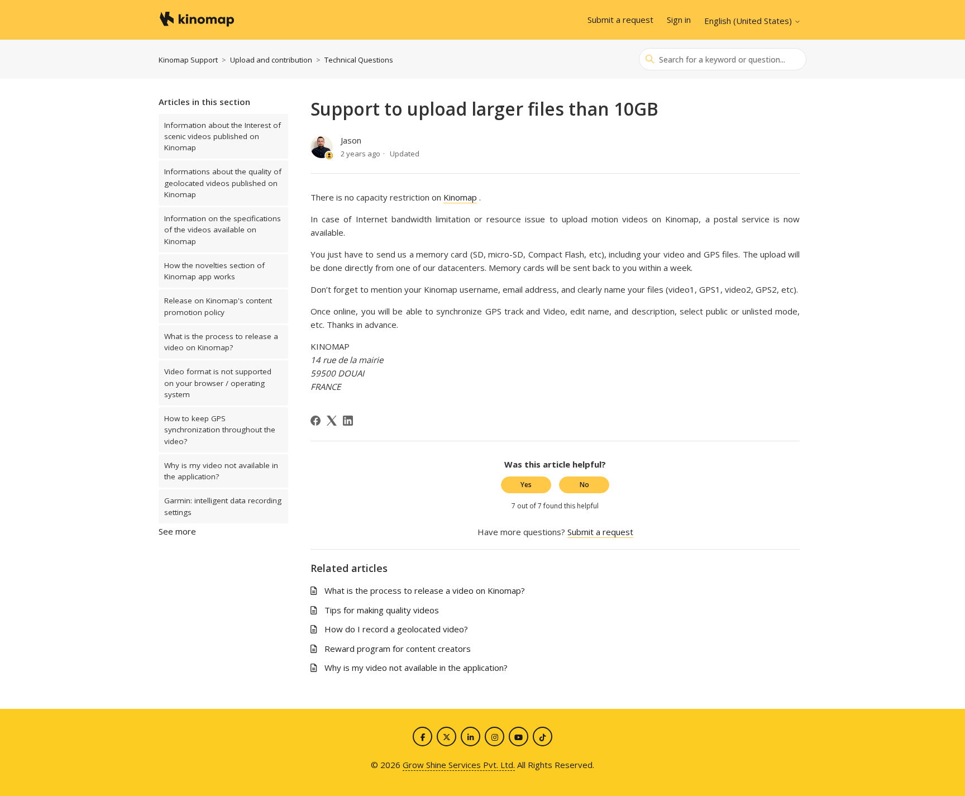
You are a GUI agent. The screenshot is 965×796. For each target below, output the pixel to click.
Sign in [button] (679, 19)
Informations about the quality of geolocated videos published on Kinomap (222, 182)
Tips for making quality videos (381, 610)
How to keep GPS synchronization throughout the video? (219, 429)
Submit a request (620, 19)
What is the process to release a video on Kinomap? (221, 341)
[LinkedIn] (348, 421)
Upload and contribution (271, 60)
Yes (526, 484)
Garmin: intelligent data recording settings (222, 506)
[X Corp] (332, 421)
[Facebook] (315, 421)
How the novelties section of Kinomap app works (214, 271)
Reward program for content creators (397, 648)
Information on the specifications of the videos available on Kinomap (222, 229)
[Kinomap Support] (196, 20)
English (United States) (749, 21)
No (584, 484)
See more (177, 531)
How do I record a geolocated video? (396, 629)
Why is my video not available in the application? (221, 471)
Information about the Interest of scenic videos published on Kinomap (222, 136)
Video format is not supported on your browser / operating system (217, 382)
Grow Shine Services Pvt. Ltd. (459, 764)
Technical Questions (358, 60)
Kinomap (460, 197)
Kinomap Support (188, 60)
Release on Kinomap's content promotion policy (218, 306)
